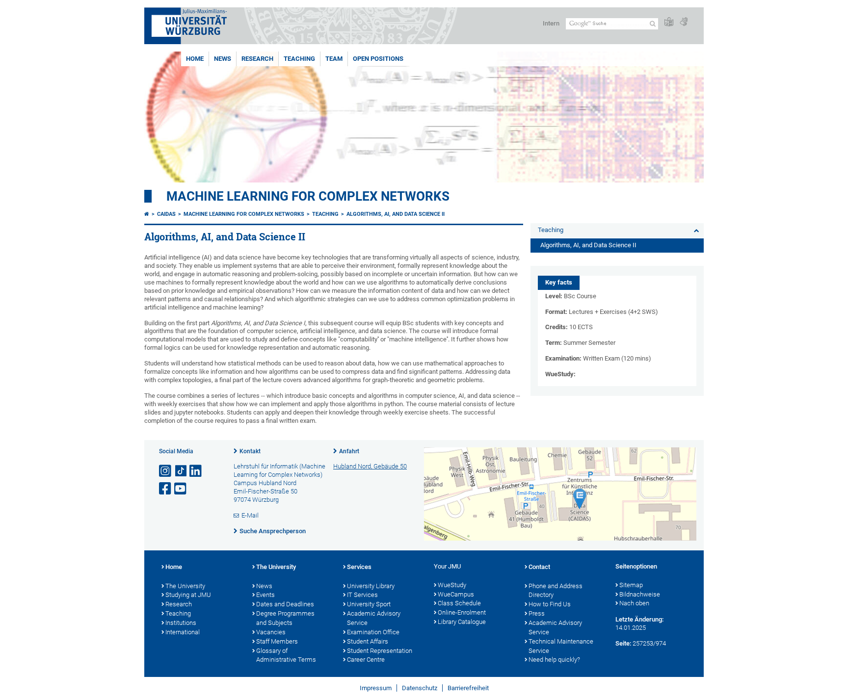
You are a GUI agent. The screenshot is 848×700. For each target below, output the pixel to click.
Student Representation (379, 650)
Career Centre (366, 659)
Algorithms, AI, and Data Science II (395, 214)
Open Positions (378, 58)
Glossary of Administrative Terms (286, 655)
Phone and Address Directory (556, 590)
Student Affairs (367, 641)
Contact (539, 566)
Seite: (623, 643)
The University (185, 586)
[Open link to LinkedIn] (196, 471)
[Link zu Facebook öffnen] (166, 488)
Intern (551, 23)
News (222, 58)
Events (265, 594)
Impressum (376, 688)
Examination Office (373, 632)
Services (359, 566)
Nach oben (634, 603)
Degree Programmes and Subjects (285, 618)
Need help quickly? (554, 659)
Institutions (180, 622)
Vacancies (271, 632)
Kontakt (250, 451)
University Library (371, 586)
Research (257, 58)
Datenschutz (419, 688)
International (182, 632)
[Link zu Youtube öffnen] (181, 488)
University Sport (369, 604)
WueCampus (456, 594)
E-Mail (250, 515)
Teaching (299, 58)
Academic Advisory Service (373, 618)
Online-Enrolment (462, 612)
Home (195, 58)
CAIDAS (166, 214)
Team (334, 58)
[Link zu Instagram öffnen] (166, 471)
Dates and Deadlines (285, 604)
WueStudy (452, 585)
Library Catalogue (462, 621)
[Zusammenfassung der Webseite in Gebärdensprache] (684, 22)
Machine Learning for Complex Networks (308, 196)
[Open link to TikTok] (181, 471)
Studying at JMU (188, 594)
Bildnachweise (639, 594)
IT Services (362, 594)
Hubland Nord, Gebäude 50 (370, 466)
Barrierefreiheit (468, 688)
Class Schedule (459, 603)
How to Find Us (550, 604)
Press (537, 613)
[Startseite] (146, 214)
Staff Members (277, 641)
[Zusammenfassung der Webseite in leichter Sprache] (668, 22)
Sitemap (631, 585)
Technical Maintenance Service (561, 646)
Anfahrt (349, 451)
